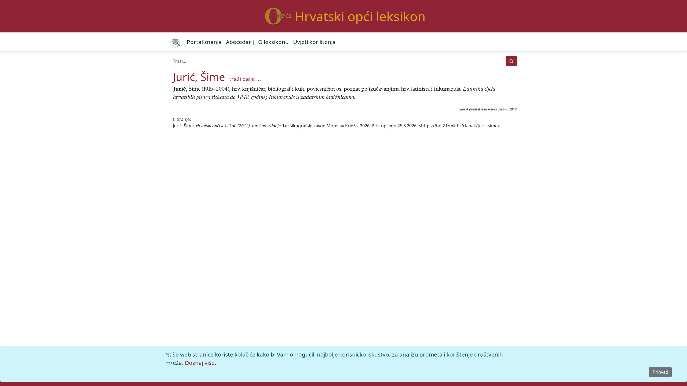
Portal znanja (204, 42)
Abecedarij (240, 42)
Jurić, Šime (199, 76)
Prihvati (660, 372)
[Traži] (511, 61)
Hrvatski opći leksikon (360, 16)
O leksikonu (273, 42)
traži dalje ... (245, 79)
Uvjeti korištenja (314, 42)
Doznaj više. (200, 362)
